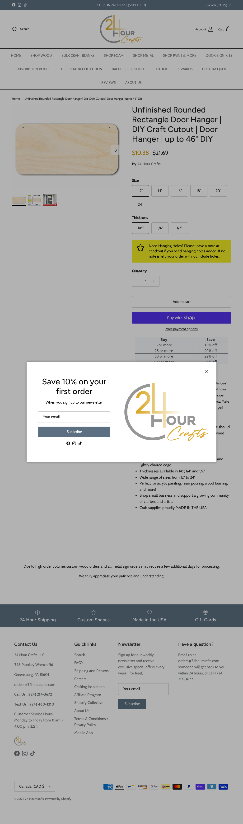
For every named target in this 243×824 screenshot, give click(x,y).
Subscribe (74, 431)
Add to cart (182, 301)
